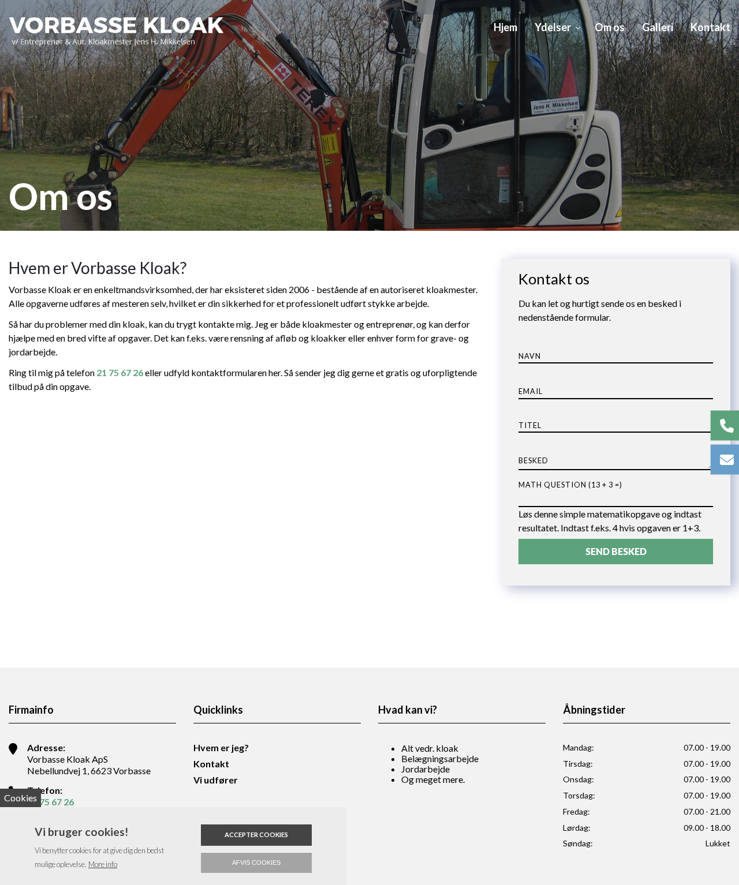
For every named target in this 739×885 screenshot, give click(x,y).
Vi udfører (215, 780)
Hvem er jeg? (221, 747)
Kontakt (211, 763)
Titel (530, 425)
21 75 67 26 (119, 372)
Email (530, 391)
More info (102, 864)
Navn (529, 356)
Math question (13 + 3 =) (570, 484)
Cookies (20, 797)
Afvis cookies (256, 862)
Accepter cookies (256, 834)
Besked (533, 461)
